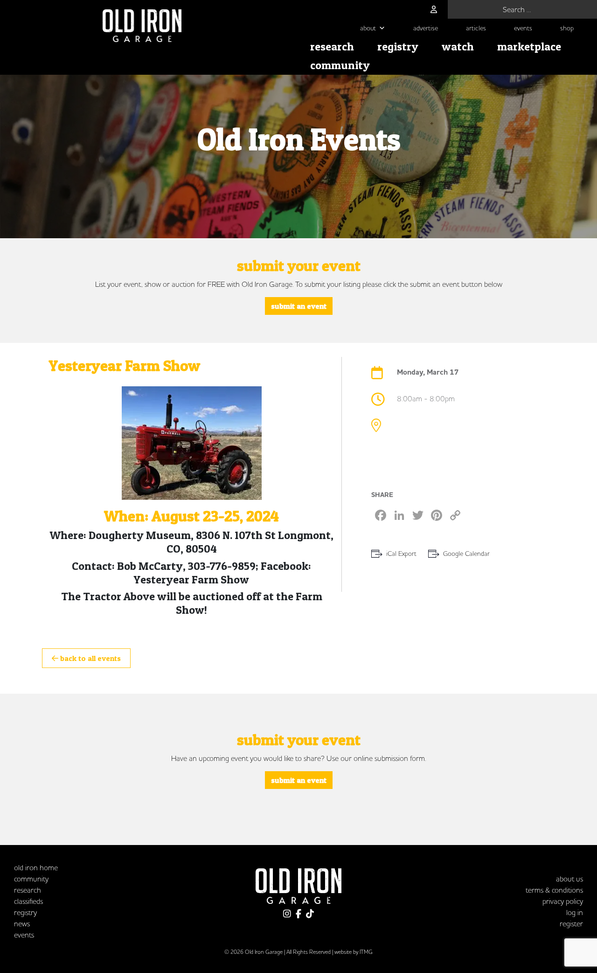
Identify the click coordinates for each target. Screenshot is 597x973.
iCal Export (401, 553)
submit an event (298, 306)
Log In (574, 912)
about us (569, 878)
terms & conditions (554, 890)
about (368, 28)
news (22, 923)
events (523, 28)
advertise (425, 28)
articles (476, 28)
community (340, 65)
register (571, 923)
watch (458, 46)
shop (567, 28)
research (332, 46)
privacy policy (562, 901)
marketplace (529, 46)
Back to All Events (89, 658)
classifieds (28, 901)
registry (397, 46)
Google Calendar (466, 553)
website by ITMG (353, 951)
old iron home (36, 867)
